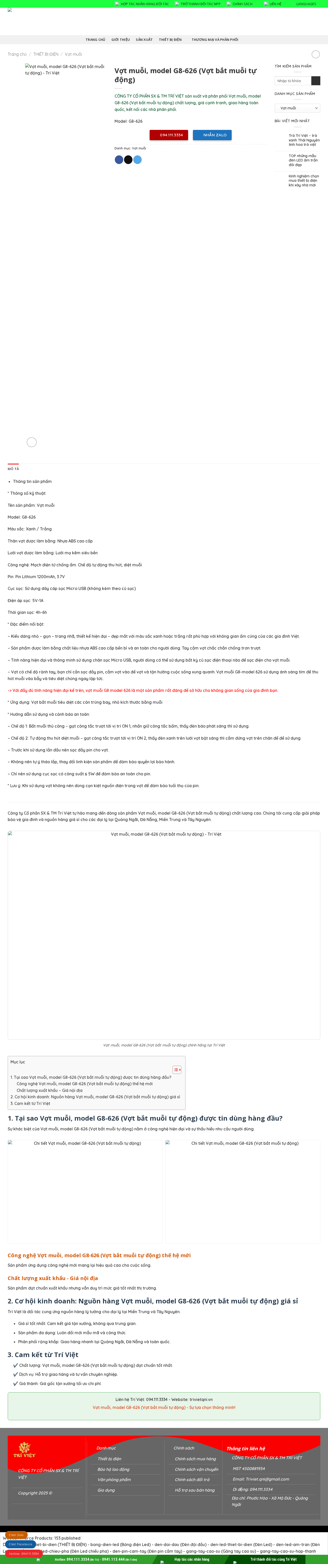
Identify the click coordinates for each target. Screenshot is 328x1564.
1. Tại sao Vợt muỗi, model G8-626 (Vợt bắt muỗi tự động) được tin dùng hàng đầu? (91, 1077)
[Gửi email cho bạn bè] (128, 159)
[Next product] (316, 54)
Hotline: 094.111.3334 (24, 1554)
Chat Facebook (20, 1544)
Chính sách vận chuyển (196, 1469)
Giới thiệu (120, 39)
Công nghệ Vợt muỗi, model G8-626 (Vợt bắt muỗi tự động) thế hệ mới (85, 1083)
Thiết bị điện (170, 39)
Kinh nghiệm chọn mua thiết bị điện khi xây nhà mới (304, 180)
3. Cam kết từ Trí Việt (30, 1103)
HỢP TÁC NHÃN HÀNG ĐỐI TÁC (145, 4)
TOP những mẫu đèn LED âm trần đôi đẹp (303, 160)
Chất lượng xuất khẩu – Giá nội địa (50, 1090)
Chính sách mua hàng (195, 1458)
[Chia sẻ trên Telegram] (137, 159)
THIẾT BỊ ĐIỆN (45, 54)
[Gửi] (315, 80)
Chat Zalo (16, 1535)
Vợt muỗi (73, 54)
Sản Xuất (144, 39)
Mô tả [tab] (13, 468)
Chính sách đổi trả (192, 1479)
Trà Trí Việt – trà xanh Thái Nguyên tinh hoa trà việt (304, 140)
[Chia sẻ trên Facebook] (119, 159)
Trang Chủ (95, 39)
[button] (32, 442)
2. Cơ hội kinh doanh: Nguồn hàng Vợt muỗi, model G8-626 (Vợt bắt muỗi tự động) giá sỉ (95, 1096)
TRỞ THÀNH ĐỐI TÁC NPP (200, 4)
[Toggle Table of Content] (174, 1069)
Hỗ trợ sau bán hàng (194, 1490)
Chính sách (242, 4)
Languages (306, 4)
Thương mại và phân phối (215, 39)
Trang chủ (17, 54)
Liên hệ (276, 4)
